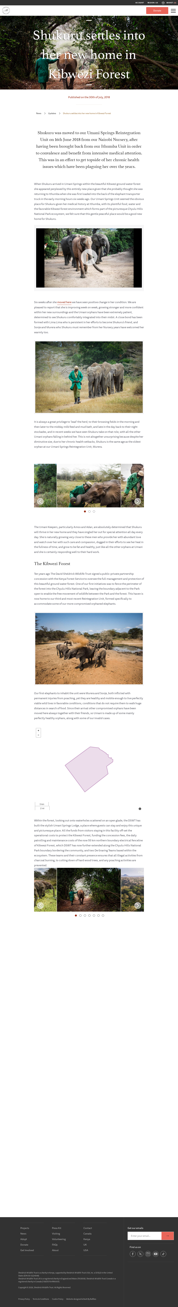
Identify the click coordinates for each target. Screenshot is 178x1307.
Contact (87, 1228)
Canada (87, 1234)
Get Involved (27, 1250)
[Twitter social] (140, 1256)
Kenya (86, 1239)
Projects (24, 1228)
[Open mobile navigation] (173, 11)
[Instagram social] (148, 1256)
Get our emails (135, 1228)
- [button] (38, 735)
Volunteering (59, 1239)
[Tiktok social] (163, 1256)
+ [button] (38, 730)
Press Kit (56, 1228)
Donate (157, 10)
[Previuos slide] (40, 501)
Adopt (23, 1239)
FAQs (55, 1245)
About (55, 1250)
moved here (64, 302)
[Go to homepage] (6, 10)
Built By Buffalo (89, 1298)
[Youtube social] (156, 1256)
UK (85, 1245)
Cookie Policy (57, 1298)
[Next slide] (137, 501)
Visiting (56, 1234)
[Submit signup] (167, 1236)
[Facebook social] (133, 1256)
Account (139, 3)
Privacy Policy (24, 1298)
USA (85, 1250)
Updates (52, 113)
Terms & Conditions (41, 1298)
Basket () (171, 3)
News (38, 113)
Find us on (135, 1247)
